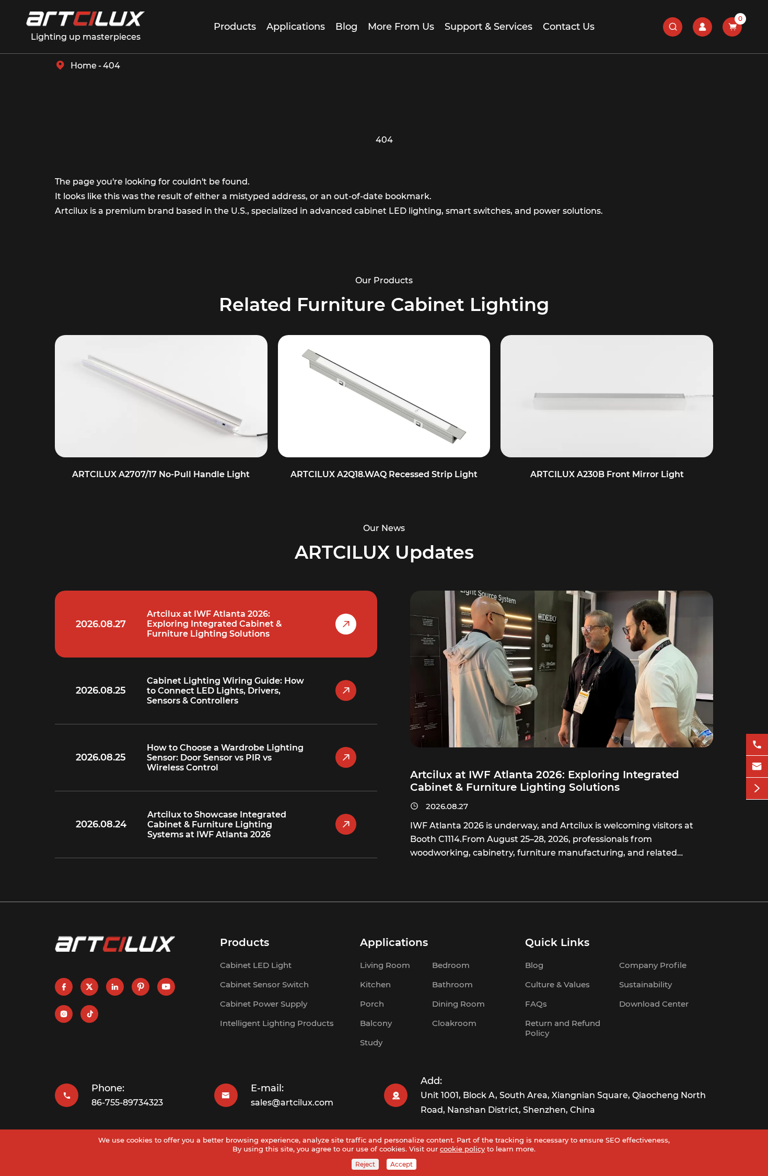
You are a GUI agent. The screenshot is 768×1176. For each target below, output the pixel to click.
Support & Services (488, 26)
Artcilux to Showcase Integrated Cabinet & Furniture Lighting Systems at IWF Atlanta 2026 (216, 824)
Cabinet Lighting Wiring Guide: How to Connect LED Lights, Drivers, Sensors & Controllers (225, 691)
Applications (295, 26)
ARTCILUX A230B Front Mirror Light (607, 474)
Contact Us (569, 26)
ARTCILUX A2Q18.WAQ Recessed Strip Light (384, 474)
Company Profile (652, 965)
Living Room (385, 965)
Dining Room (458, 1004)
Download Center (654, 1004)
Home (84, 66)
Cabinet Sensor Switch (264, 984)
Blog (346, 26)
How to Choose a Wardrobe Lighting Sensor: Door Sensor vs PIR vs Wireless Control (225, 758)
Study (371, 1042)
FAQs (536, 1004)
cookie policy (462, 1149)
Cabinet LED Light (256, 965)
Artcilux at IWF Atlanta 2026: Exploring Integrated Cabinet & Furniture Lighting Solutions (214, 624)
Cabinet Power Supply (263, 1004)
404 (111, 66)
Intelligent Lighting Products (277, 1023)
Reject (365, 1164)
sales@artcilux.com (292, 1103)
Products (235, 26)
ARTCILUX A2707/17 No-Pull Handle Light (161, 474)
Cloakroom (454, 1023)
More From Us (401, 26)
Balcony (376, 1023)
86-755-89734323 (127, 1103)
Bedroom (451, 965)
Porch (372, 1004)
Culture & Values (557, 984)
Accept (401, 1164)
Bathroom (452, 984)
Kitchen (375, 984)
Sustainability (645, 984)
